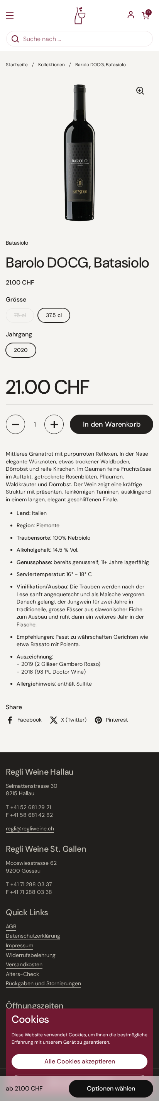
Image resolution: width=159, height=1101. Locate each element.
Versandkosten (24, 964)
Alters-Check (22, 974)
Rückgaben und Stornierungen (43, 983)
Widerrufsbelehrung (31, 955)
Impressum (19, 945)
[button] (15, 424)
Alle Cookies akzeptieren (79, 1061)
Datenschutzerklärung (33, 935)
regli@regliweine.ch (30, 828)
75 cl (20, 315)
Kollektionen (51, 65)
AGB (11, 926)
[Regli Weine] (79, 15)
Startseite (17, 65)
